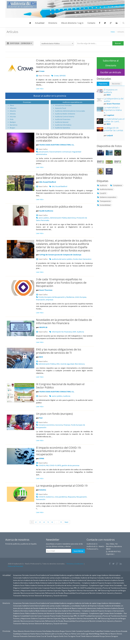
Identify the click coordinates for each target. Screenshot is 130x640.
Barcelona (13, 125)
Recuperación (81, 497)
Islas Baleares (46, 634)
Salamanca (32, 636)
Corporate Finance (48, 588)
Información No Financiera (62, 332)
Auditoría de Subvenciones (86, 580)
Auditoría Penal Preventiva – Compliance (76, 583)
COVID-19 (52, 465)
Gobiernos (50, 497)
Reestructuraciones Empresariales (33, 593)
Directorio (52, 23)
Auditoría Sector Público (21, 585)
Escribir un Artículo (110, 72)
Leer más (39, 88)
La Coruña (58, 634)
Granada (124, 631)
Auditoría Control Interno (64, 116)
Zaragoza (114, 636)
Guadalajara (17, 634)
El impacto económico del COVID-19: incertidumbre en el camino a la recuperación (58, 451)
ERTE (59, 465)
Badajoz (13, 122)
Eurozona (59, 425)
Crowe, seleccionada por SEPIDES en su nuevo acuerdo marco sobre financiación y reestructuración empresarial (62, 64)
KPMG (41, 458)
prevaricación (43, 152)
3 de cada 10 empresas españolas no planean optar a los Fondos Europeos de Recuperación (61, 282)
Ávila (11, 119)
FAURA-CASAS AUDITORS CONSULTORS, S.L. (56, 145)
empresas (49, 299)
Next (66, 522)
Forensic (124, 588)
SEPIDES (62, 75)
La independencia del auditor (114, 100)
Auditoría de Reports (70, 580)
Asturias (13, 116)
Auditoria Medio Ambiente (65, 114)
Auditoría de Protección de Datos (50, 580)
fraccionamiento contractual (60, 152)
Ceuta (92, 631)
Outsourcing (105, 590)
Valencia (89, 636)
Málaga (97, 634)
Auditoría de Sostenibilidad (49, 575)
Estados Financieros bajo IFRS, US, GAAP (70, 588)
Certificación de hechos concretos (67, 585)
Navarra (113, 634)
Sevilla (61, 636)
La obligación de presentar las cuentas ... (113, 130)
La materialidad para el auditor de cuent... (114, 120)
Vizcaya (102, 636)
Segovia (56, 636)
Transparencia (105, 201)
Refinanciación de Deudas (54, 593)
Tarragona (71, 636)
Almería (12, 114)
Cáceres (68, 631)
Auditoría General (61, 122)
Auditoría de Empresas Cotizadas (92, 578)
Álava (12, 105)
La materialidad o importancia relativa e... (113, 110)
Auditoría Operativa (62, 128)
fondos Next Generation (82, 259)
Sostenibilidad (105, 205)
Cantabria (79, 631)
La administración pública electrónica (59, 206)
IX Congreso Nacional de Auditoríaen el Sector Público (60, 385)
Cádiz (74, 631)
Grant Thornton (45, 290)
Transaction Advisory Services (23, 596)
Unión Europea (80, 297)
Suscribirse (78, 551)
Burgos (12, 128)
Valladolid (95, 636)
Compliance (117, 185)
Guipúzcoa (26, 634)
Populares (103, 83)
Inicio (113, 32)
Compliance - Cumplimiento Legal (91, 585)
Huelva (32, 634)
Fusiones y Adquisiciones (22, 590)
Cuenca (112, 631)
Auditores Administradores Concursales (70, 111)
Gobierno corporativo (108, 197)
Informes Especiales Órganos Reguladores (62, 590)
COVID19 (41, 465)
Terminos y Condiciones (75, 564)
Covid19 (103, 193)
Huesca (38, 634)
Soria (66, 636)
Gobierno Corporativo (38, 590)
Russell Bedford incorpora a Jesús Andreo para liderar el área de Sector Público (62, 176)
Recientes (116, 83)
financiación (40, 299)
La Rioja (65, 634)
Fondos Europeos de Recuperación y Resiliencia (56, 297)
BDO (41, 357)
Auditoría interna (106, 189)
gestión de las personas (70, 465)
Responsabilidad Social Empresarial (76, 593)
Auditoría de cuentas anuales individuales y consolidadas (60, 578)
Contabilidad (24, 588)
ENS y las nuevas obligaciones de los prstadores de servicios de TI (58, 351)
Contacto (91, 23)
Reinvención (40, 499)
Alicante (13, 111)
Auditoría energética (67, 575)
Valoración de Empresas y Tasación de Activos (51, 596)
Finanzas (66, 425)
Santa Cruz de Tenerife (44, 636)
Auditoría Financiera (62, 119)
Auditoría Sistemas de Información (42, 585)
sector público (43, 218)
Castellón (86, 631)
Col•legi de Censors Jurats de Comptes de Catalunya (60, 254)
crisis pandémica (61, 497)
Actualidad (39, 23)
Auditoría (103, 185)
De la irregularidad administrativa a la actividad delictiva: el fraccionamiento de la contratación (62, 137)
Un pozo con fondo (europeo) (54, 413)
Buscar (118, 43)
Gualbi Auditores (46, 211)
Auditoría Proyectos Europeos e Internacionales (107, 583)
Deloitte (42, 490)
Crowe (41, 71)
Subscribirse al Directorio (111, 63)
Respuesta (72, 497)
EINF (74, 332)
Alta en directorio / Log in (72, 23)
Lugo (87, 634)
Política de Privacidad (15, 566)
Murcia (107, 634)
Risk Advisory (80, 364)
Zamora (108, 636)
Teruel (78, 636)
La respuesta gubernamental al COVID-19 (61, 485)
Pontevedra (24, 636)
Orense (119, 634)
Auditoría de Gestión (31, 580)
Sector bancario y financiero (112, 593)
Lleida (83, 634)
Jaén (53, 634)
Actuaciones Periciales (63, 105)
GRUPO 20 (43, 327)
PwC (41, 418)
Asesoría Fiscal (60, 108)
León (78, 634)
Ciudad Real (99, 631)
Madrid (91, 634)
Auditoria (80, 332)
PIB (47, 465)
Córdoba (107, 631)
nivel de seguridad (67, 364)
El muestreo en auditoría (110, 91)
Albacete (13, 108)
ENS (58, 364)
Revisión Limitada (96, 593)
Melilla (102, 634)
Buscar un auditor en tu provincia (50, 95)
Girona (118, 631)
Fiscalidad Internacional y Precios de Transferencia (102, 588)
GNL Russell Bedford (47, 182)
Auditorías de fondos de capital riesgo (88, 575)
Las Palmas (72, 634)
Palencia (16, 636)
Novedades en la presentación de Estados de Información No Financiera (64, 321)
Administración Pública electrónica (63, 218)
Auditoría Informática (63, 125)
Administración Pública (47, 364)
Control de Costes (35, 588)
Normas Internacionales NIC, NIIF (89, 590)
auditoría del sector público (62, 259)
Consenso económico (46, 425)
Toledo (83, 636)
